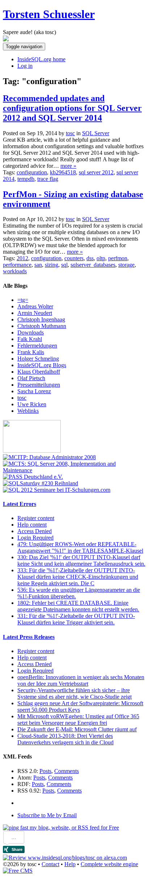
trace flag (47, 179)
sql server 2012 (96, 172)
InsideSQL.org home (41, 59)
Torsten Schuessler (49, 14)
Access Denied (34, 531)
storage (126, 265)
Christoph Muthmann (41, 326)
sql (64, 265)
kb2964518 (63, 172)
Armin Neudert (34, 313)
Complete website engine (109, 864)
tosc (21, 398)
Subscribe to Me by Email (47, 815)
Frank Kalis (30, 352)
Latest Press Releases (29, 637)
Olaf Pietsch (31, 378)
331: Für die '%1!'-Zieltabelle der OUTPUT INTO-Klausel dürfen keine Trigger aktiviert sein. (76, 619)
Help (70, 864)
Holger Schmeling (38, 359)
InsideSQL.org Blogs (41, 365)
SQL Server (95, 133)
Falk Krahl (29, 339)
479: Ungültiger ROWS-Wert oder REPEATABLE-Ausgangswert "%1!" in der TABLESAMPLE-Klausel (80, 547)
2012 (22, 258)
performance (17, 265)
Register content (35, 518)
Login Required (35, 538)
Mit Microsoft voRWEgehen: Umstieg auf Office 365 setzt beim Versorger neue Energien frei (78, 719)
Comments (66, 771)
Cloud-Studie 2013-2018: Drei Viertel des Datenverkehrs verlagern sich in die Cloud (65, 739)
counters (74, 258)
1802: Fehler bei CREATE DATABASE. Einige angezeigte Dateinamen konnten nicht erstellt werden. (78, 606)
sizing (51, 265)
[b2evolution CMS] (18, 871)
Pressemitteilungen (38, 385)
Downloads (30, 332)
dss (90, 258)
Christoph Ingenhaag (41, 319)
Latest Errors (19, 504)
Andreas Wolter (35, 306)
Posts (45, 771)
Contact (50, 864)
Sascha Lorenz (34, 391)
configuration (32, 172)
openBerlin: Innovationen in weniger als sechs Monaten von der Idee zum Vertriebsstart (80, 680)
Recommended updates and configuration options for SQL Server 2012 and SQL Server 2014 (72, 107)
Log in (25, 66)
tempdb (25, 179)
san (38, 265)
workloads (15, 271)
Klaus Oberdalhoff (38, 372)
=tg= (22, 300)
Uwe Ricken (31, 404)
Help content (32, 524)
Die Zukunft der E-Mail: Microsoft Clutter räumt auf (77, 729)
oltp (101, 258)
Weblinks (28, 411)
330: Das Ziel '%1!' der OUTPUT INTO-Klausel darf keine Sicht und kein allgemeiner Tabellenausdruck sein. (81, 560)
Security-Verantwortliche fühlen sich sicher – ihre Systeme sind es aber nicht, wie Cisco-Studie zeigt (74, 693)
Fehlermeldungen (37, 345)
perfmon (117, 258)
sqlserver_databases (93, 265)
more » (68, 166)
